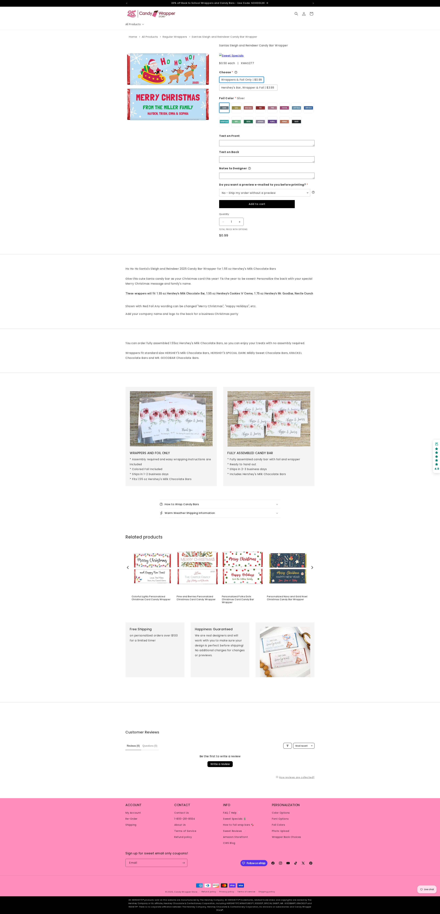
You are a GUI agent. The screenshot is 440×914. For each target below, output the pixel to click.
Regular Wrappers (175, 36)
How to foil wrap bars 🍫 (238, 825)
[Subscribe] (183, 863)
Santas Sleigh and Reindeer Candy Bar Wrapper (224, 36)
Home (133, 36)
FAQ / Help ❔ (231, 812)
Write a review (220, 764)
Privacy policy (226, 891)
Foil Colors (278, 825)
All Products (150, 36)
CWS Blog (229, 843)
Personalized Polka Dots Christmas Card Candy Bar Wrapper (238, 599)
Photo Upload (280, 831)
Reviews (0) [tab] (133, 745)
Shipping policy (266, 891)
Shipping (130, 825)
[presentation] (127, 567)
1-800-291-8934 (184, 819)
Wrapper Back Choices (286, 837)
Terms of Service (185, 831)
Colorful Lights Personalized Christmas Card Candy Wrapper (151, 598)
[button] (134, 24)
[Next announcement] (313, 3)
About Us (180, 825)
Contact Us (181, 812)
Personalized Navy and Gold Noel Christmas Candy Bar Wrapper (287, 598)
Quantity (224, 214)
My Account (133, 812)
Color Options (281, 812)
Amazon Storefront (235, 837)
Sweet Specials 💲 (234, 819)
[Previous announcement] (126, 3)
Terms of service (246, 891)
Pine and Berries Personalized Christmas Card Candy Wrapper (196, 598)
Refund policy (183, 837)
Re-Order (131, 819)
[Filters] (287, 746)
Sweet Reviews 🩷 (234, 831)
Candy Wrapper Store (185, 891)
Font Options (280, 819)
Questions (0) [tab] (149, 745)
